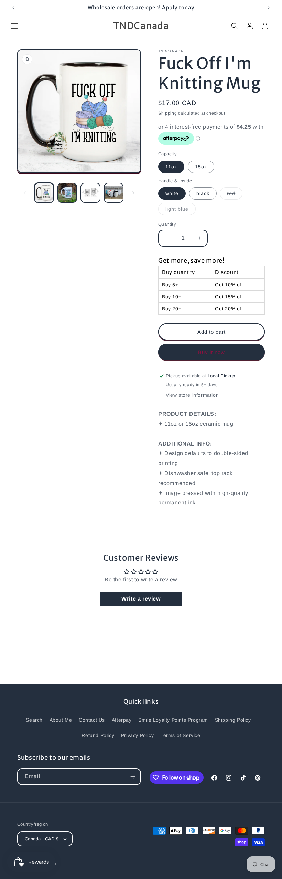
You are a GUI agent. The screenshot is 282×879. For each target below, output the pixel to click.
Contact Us (92, 720)
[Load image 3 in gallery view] (90, 193)
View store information (192, 395)
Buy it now (211, 352)
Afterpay (122, 720)
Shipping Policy (233, 720)
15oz (201, 166)
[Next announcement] (268, 7)
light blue (180, 210)
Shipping (167, 113)
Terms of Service (180, 735)
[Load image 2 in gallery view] (67, 193)
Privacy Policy (137, 735)
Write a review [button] (140, 599)
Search (34, 720)
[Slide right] (133, 192)
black (202, 193)
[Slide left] (24, 192)
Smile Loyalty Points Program (173, 720)
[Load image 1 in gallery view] (44, 193)
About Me (61, 720)
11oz (171, 166)
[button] (14, 26)
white (171, 193)
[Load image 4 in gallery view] (114, 193)
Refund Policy (98, 735)
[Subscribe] (132, 776)
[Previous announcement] (13, 7)
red (234, 195)
